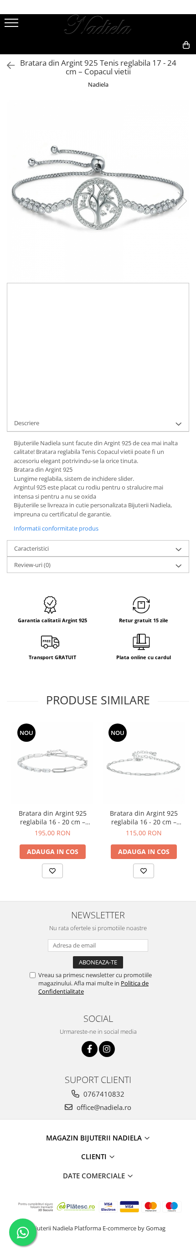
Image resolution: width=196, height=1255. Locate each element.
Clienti (94, 1156)
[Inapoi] (7, 65)
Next (182, 201)
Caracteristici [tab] (31, 548)
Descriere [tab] (26, 423)
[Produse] (13, 25)
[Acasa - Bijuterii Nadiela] (98, 25)
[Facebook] (90, 1049)
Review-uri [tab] (32, 565)
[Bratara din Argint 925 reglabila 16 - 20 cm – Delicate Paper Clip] (144, 763)
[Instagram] (107, 1049)
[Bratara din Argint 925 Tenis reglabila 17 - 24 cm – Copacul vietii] (98, 191)
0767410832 (103, 1094)
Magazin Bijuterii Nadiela (95, 1137)
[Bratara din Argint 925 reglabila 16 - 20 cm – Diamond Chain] (52, 763)
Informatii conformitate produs (56, 528)
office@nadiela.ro (103, 1107)
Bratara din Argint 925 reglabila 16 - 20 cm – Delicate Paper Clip (144, 817)
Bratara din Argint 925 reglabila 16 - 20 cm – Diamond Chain (53, 817)
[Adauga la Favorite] (52, 871)
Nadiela (98, 84)
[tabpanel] (98, 191)
